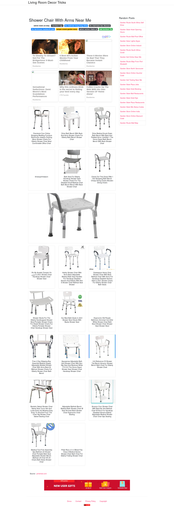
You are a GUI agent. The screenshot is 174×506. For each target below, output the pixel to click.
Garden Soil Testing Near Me (131, 80)
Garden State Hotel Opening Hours (130, 30)
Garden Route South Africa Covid (130, 51)
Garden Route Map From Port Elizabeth (131, 62)
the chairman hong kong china (76, 26)
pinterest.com (42, 473)
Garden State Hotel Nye (129, 98)
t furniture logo (57, 26)
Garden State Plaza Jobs (129, 84)
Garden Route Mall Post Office (131, 36)
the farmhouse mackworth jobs (43, 29)
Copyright (103, 501)
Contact (78, 501)
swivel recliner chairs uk (88, 29)
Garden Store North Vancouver (131, 68)
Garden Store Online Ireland (130, 45)
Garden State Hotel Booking (130, 89)
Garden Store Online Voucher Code (131, 74)
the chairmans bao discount (99, 26)
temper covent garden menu (67, 29)
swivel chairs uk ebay (41, 26)
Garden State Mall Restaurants (131, 93)
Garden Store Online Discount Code (131, 117)
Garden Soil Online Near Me (130, 57)
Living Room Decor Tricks (47, 2)
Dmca (69, 501)
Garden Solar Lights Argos (130, 41)
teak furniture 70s (105, 29)
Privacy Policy (90, 501)
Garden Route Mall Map (129, 123)
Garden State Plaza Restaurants (132, 102)
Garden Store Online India (130, 111)
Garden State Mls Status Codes (132, 107)
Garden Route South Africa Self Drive (132, 23)
